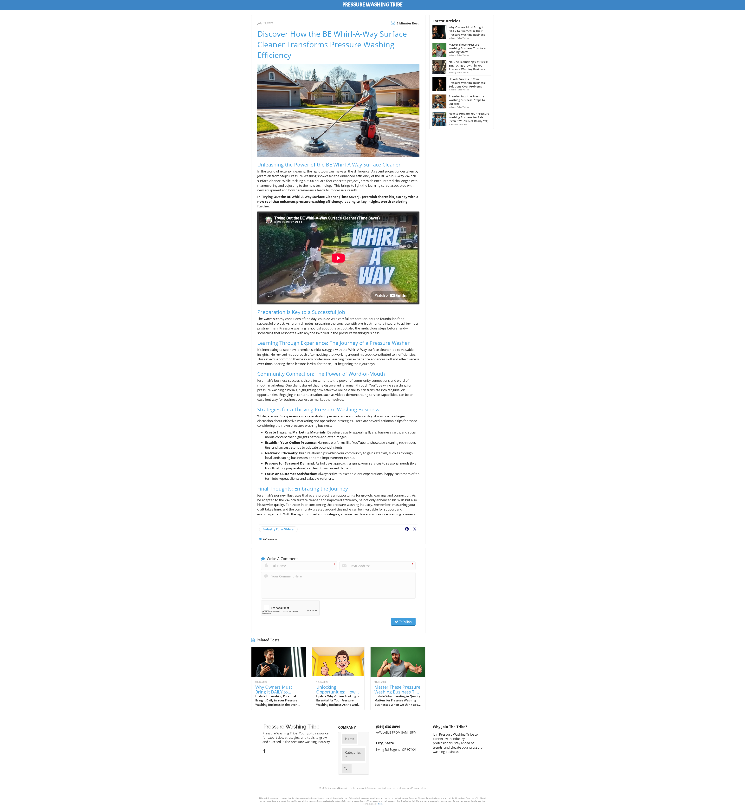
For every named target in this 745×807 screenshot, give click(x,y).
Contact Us (384, 788)
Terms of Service (400, 788)
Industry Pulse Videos (278, 529)
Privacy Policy (418, 788)
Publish (405, 621)
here (380, 803)
